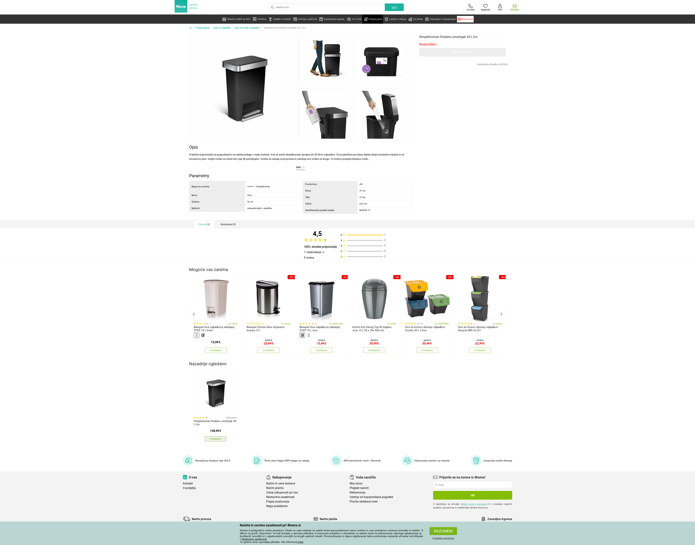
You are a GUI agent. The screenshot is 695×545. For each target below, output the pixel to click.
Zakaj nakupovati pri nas (282, 492)
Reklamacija (357, 492)
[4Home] (191, 27)
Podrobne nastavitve (443, 538)
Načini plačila (275, 488)
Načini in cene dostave (280, 483)
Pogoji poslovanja (277, 501)
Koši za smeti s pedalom (247, 27)
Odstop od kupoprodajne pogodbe (371, 497)
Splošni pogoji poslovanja (474, 504)
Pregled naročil (359, 488)
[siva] (202, 335)
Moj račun (356, 483)
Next (501, 314)
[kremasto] (196, 335)
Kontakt (188, 483)
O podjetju (189, 488)
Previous (193, 314)
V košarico (216, 350)
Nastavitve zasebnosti (254, 539)
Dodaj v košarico (462, 52)
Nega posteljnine (277, 506)
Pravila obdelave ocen (364, 501)
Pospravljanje (203, 27)
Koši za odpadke (222, 27)
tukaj (300, 541)
